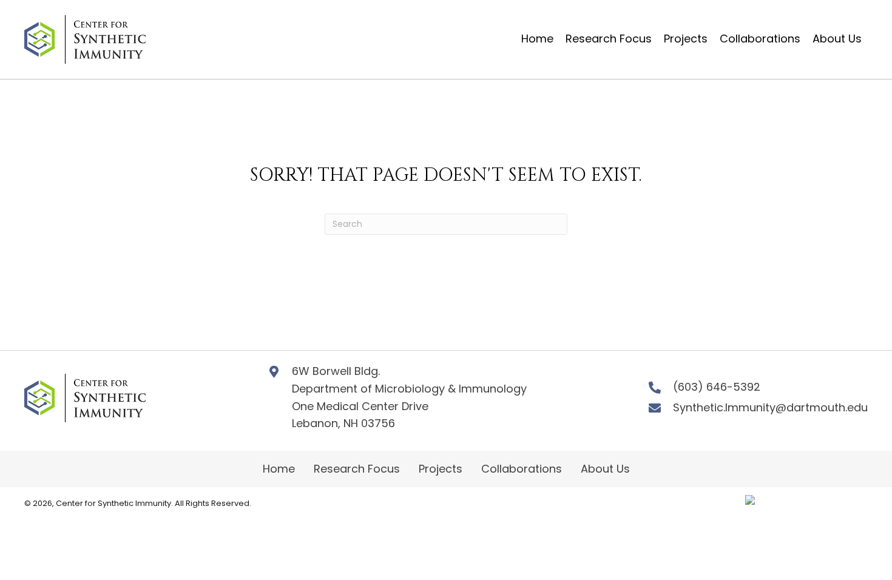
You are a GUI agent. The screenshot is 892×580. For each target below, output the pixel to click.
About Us (605, 468)
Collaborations (521, 468)
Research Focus (357, 468)
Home (279, 468)
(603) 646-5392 (716, 386)
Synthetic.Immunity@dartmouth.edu (770, 407)
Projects (440, 468)
